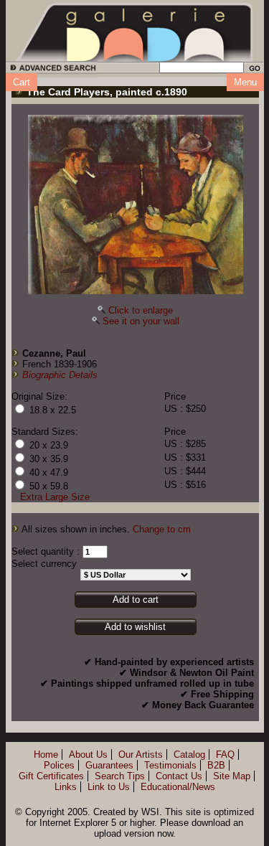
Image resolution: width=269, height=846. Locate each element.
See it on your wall (141, 321)
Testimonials (170, 765)
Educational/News (178, 786)
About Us (88, 754)
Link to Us (109, 786)
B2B (216, 765)
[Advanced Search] (50, 70)
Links (66, 786)
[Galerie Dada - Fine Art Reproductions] (135, 31)
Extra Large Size (55, 497)
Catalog (189, 754)
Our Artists (140, 754)
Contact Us (179, 776)
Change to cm (162, 529)
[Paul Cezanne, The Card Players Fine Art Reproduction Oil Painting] (135, 204)
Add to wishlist (135, 626)
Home (46, 754)
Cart (21, 82)
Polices (59, 765)
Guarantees (109, 765)
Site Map (231, 776)
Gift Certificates (51, 776)
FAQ (225, 754)
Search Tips (120, 776)
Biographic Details (60, 375)
